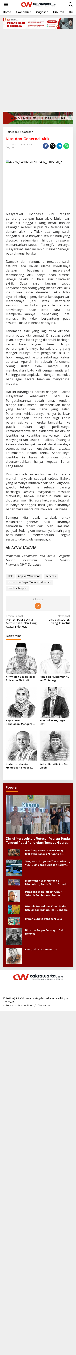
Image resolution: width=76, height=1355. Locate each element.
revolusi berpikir (17, 588)
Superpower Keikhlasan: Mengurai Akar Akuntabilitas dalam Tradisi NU (19, 722)
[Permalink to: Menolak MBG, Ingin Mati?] (55, 702)
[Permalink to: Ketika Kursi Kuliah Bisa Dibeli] (55, 745)
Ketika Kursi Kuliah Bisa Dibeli (54, 765)
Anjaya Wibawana (29, 576)
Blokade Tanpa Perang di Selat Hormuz (45, 932)
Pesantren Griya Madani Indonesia (29, 582)
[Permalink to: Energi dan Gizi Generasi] (14, 955)
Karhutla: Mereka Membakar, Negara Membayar (18, 765)
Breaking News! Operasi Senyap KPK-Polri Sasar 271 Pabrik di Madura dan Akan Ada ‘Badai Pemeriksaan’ (45, 852)
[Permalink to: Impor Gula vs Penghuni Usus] (14, 921)
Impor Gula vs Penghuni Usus (44, 918)
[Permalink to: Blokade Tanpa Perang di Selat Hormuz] (14, 936)
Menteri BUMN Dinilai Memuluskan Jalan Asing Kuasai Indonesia (21, 621)
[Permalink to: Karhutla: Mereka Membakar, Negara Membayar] (21, 745)
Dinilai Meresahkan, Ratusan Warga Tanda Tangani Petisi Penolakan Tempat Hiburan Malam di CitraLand (38, 841)
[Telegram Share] (59, 146)
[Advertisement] (38, 69)
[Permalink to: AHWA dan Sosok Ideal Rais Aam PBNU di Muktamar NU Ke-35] (21, 658)
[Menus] (6, 4)
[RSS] (38, 606)
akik (10, 576)
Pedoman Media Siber (19, 1005)
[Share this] (46, 146)
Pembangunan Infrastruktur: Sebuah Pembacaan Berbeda (44, 893)
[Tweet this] (53, 146)
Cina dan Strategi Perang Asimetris (59, 619)
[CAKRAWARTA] (38, 4)
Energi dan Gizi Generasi (41, 949)
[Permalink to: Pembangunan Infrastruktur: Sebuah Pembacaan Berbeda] (14, 895)
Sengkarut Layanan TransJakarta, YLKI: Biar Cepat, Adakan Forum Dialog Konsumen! (47, 863)
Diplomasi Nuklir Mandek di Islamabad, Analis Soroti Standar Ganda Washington (47, 882)
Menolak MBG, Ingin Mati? (52, 722)
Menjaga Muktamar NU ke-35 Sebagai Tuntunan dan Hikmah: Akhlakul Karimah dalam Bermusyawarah (55, 678)
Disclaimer (43, 1005)
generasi (51, 576)
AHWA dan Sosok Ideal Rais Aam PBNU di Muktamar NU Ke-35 (20, 678)
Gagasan (10, 147)
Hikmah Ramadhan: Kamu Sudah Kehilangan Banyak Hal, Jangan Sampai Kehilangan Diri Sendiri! (46, 908)
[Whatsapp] (66, 146)
